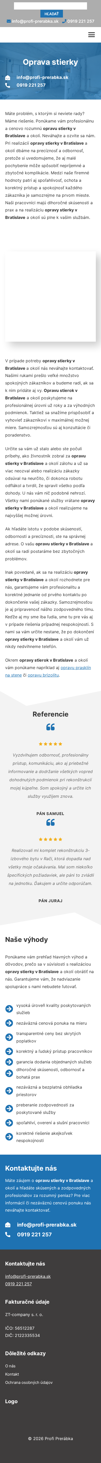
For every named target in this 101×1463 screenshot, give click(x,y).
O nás (10, 1365)
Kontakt (12, 1374)
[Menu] (93, 35)
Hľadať (52, 14)
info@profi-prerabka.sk (35, 21)
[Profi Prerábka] (41, 35)
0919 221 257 (80, 21)
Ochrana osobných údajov (29, 1382)
